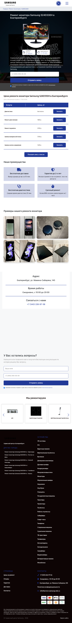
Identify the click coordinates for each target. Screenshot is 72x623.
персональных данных (47, 387)
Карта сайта (64, 618)
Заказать (60, 111)
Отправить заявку (34, 80)
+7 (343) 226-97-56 (36, 304)
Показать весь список (36, 155)
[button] (3, 415)
